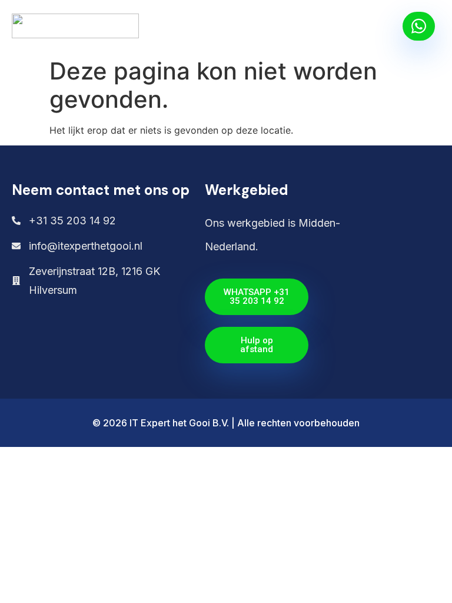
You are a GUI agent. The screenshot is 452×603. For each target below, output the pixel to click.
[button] (387, 26)
